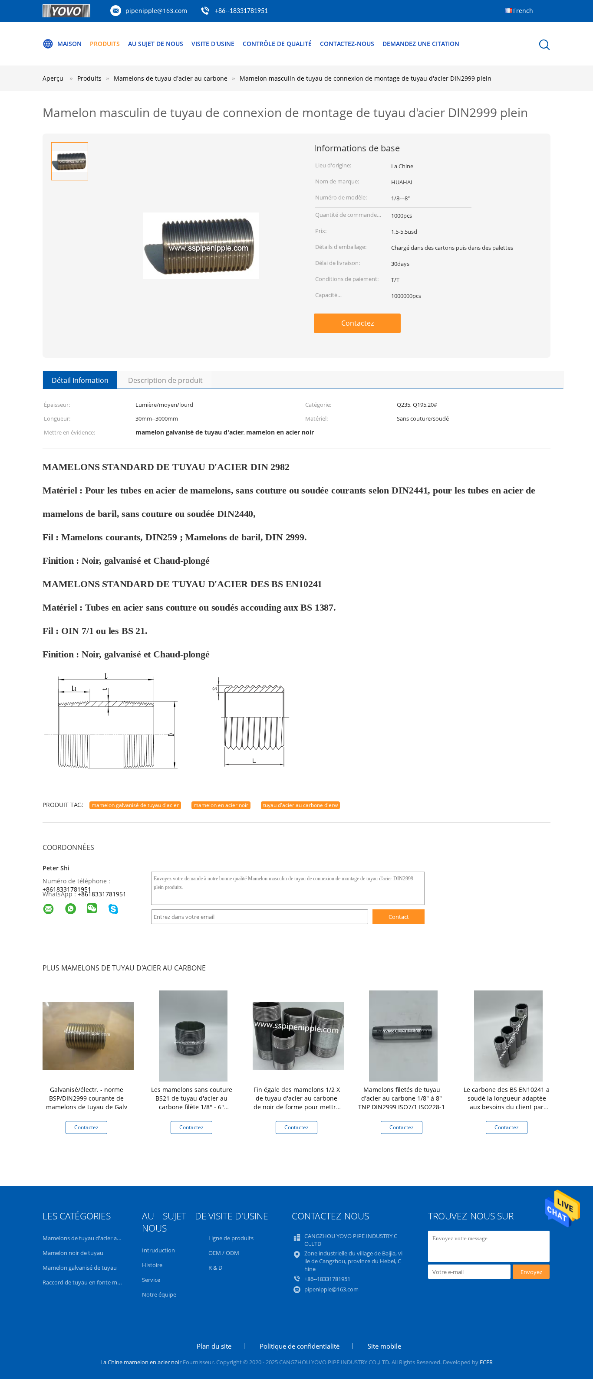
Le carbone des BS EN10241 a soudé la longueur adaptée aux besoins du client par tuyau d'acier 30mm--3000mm (506, 1102)
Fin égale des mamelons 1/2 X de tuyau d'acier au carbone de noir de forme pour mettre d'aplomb (297, 1102)
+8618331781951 (67, 889)
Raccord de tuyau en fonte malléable (90, 1282)
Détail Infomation (80, 380)
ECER (486, 1362)
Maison (69, 43)
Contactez (357, 323)
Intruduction (158, 1250)
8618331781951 (103, 894)
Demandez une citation (420, 43)
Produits (105, 43)
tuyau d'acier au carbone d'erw (300, 805)
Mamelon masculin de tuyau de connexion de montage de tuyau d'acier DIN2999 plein (365, 78)
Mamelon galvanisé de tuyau (80, 1267)
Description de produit (165, 380)
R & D (215, 1267)
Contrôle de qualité (277, 43)
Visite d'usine (212, 43)
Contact (399, 917)
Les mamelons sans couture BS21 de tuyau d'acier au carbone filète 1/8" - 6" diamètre (191, 1102)
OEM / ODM (223, 1253)
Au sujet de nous (155, 43)
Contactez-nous (347, 43)
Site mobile (384, 1346)
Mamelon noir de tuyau (73, 1253)
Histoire (152, 1265)
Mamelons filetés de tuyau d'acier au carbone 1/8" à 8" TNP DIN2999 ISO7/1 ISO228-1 (401, 1098)
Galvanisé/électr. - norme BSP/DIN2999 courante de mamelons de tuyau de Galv (86, 1098)
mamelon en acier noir (221, 805)
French (523, 11)
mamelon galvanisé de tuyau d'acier (135, 805)
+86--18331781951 (241, 11)
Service (151, 1280)
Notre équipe (159, 1294)
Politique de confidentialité (299, 1346)
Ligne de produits (231, 1238)
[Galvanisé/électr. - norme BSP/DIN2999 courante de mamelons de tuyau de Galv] (88, 1035)
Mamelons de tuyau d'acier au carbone (93, 1238)
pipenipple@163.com (156, 11)
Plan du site (214, 1346)
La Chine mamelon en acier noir (140, 1362)
